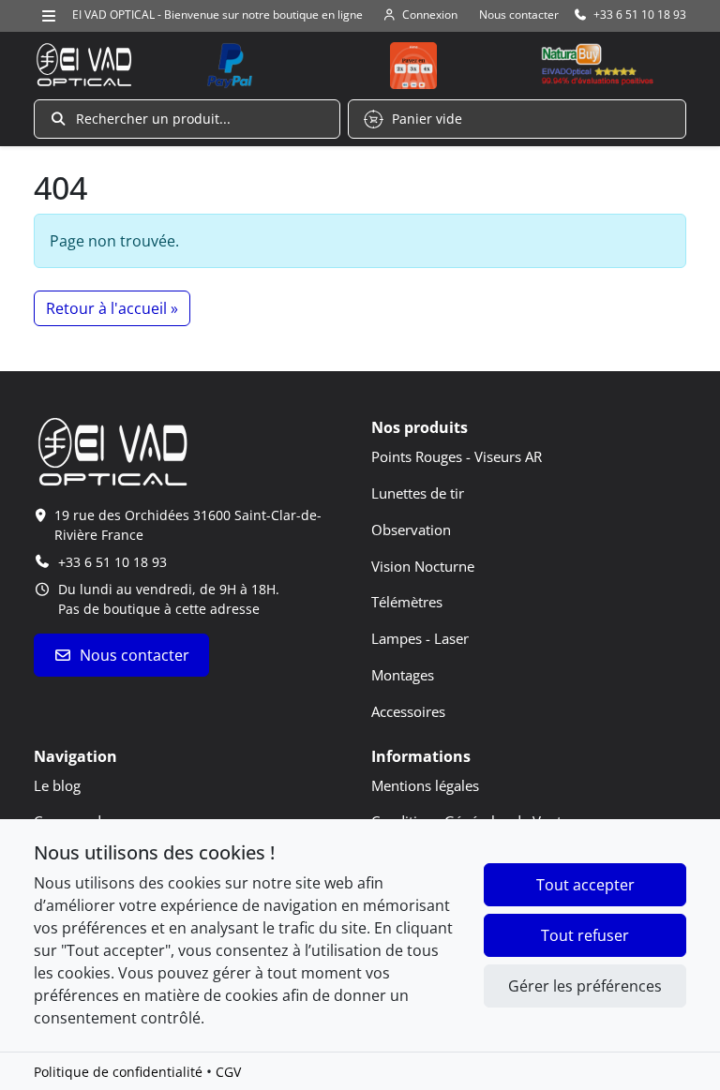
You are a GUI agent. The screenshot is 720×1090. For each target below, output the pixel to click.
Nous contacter (134, 655)
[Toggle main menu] (49, 15)
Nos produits (419, 427)
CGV (228, 1072)
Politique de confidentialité (118, 1072)
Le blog (57, 785)
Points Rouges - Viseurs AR (456, 456)
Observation (411, 529)
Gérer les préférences (585, 986)
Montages (402, 674)
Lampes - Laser (420, 638)
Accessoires (408, 711)
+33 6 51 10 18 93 (112, 562)
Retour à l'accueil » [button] (112, 308)
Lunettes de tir (417, 493)
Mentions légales (425, 785)
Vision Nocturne (422, 566)
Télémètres (406, 601)
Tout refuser (585, 935)
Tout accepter (585, 884)
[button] (187, 119)
